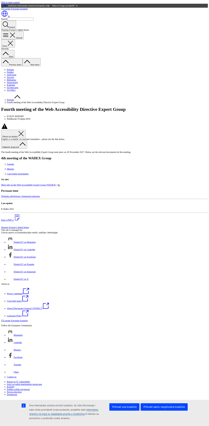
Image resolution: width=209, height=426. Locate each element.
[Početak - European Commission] (14, 9)
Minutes (10, 169)
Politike (10, 72)
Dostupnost (12, 394)
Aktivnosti (11, 75)
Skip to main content (10, 2)
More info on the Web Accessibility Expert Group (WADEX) (29, 185)
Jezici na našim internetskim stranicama (24, 384)
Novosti (10, 77)
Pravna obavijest (14, 392)
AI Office (11, 90)
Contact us (11, 377)
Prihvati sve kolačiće (124, 406)
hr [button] (9, 16)
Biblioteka (11, 80)
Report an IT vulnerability (18, 382)
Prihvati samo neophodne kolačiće (164, 406)
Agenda (10, 164)
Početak (10, 69)
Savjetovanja (12, 87)
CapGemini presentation (18, 174)
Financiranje (12, 82)
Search (4, 19)
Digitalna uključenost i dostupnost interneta (20, 196)
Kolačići (10, 387)
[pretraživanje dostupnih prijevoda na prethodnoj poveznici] (58, 185)
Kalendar (11, 85)
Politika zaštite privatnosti (18, 389)
